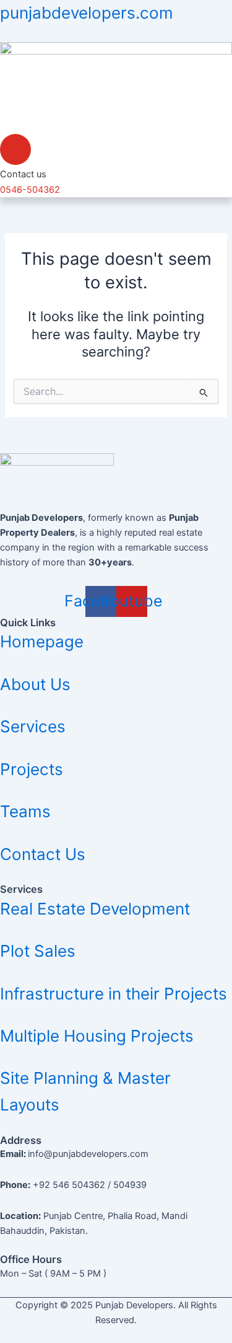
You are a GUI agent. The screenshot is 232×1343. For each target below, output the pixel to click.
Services (33, 726)
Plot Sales (37, 950)
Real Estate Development (95, 908)
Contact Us (42, 854)
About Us (35, 684)
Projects (31, 769)
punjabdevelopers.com (86, 12)
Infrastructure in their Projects (113, 993)
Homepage (42, 641)
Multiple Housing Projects (97, 1035)
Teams (25, 811)
